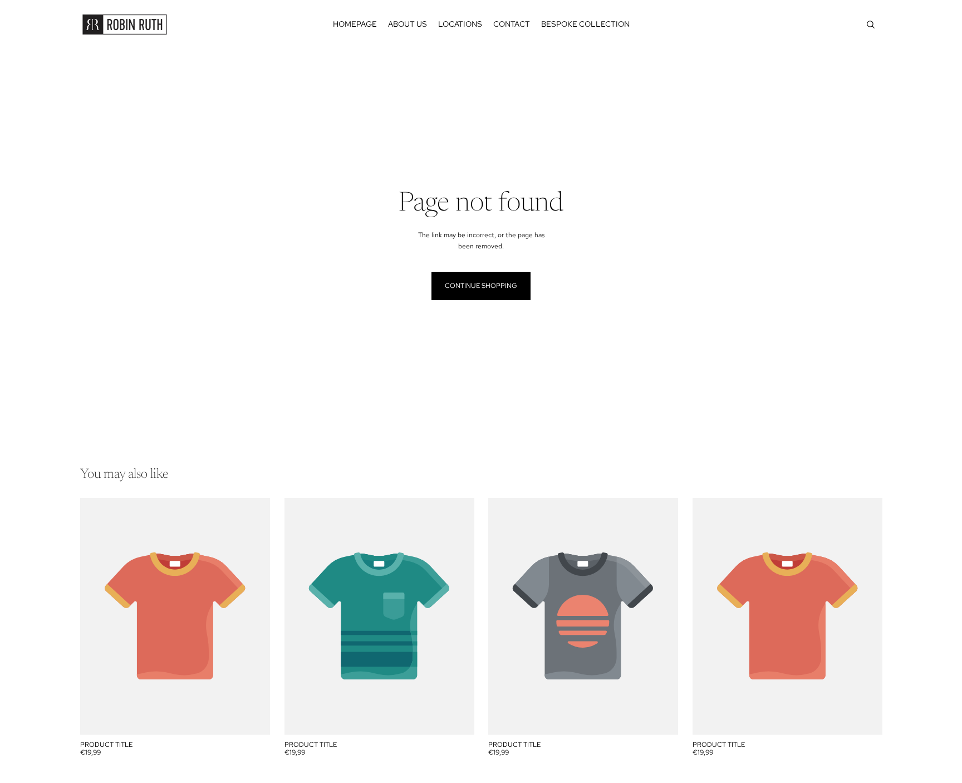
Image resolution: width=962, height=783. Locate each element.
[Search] (870, 24)
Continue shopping (481, 285)
